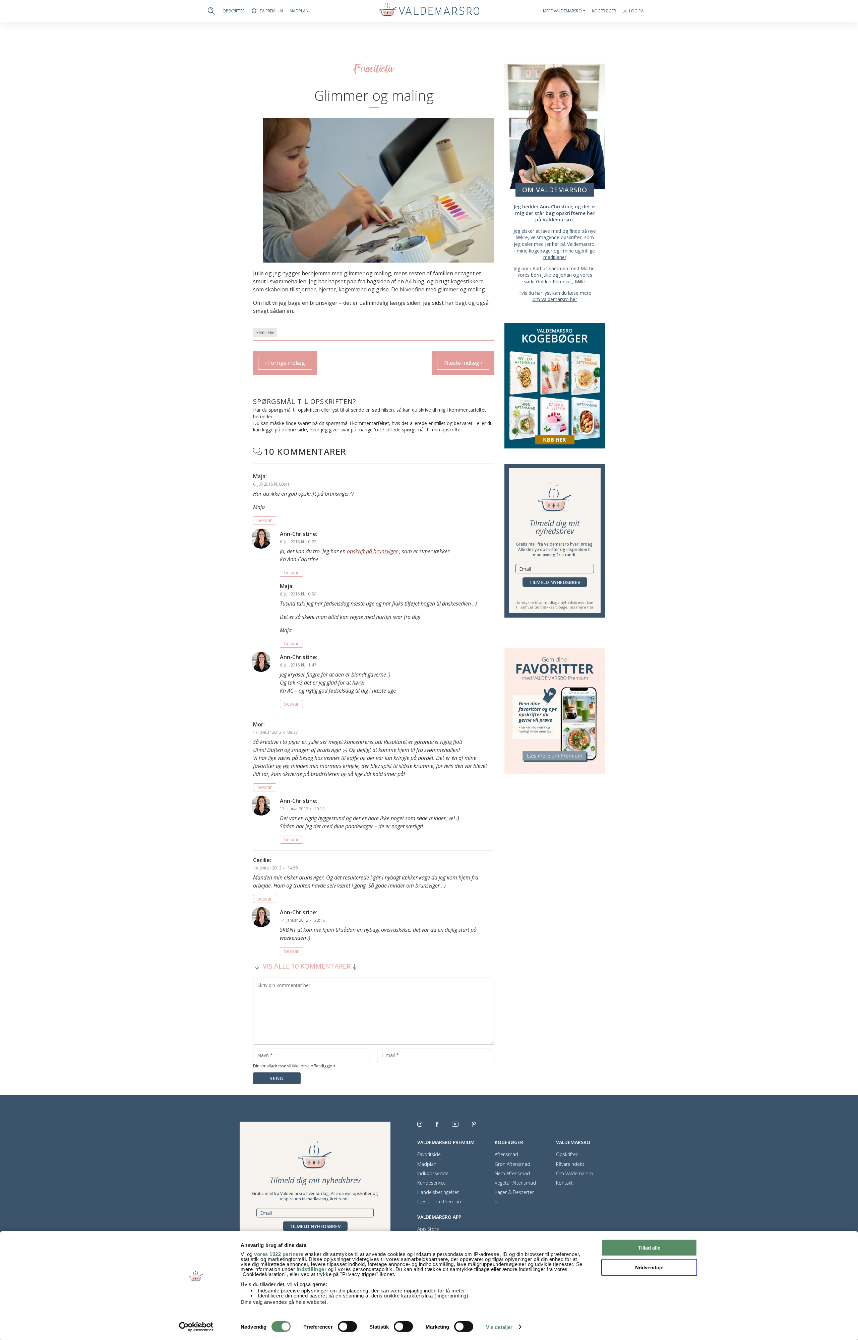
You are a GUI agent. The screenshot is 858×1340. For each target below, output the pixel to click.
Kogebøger (604, 11)
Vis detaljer (499, 1327)
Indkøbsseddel (433, 1174)
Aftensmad (506, 1154)
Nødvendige (649, 1267)
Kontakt (564, 1183)
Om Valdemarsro (574, 1174)
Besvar (264, 520)
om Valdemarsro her (555, 299)
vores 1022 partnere (279, 1254)
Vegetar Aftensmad (515, 1183)
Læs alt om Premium (440, 1202)
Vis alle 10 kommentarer (307, 966)
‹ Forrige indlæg (285, 362)
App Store (428, 1229)
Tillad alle (649, 1248)
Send (277, 1078)
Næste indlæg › (463, 362)
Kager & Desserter (514, 1192)
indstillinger (312, 1269)
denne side (294, 429)
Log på (636, 11)
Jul (497, 1202)
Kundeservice (431, 1183)
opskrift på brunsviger (372, 551)
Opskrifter (234, 11)
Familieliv (265, 332)
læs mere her (581, 607)
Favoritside (429, 1154)
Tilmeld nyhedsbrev (554, 582)
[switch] (347, 1326)
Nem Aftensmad (512, 1174)
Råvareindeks (570, 1164)
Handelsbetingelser (438, 1192)
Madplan (299, 11)
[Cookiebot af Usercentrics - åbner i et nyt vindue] (196, 1327)
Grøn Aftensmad (512, 1164)
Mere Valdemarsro (562, 11)
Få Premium (271, 10)
